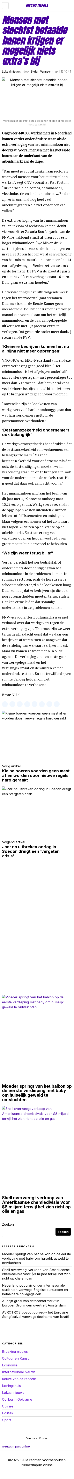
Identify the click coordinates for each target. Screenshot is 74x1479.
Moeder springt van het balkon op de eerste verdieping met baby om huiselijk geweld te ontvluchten (37, 1093)
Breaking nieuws (15, 1351)
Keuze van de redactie (19, 1379)
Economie (9, 1365)
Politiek (7, 1413)
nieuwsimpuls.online (16, 1446)
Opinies (7, 1406)
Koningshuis (11, 1386)
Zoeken (8, 1224)
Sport (6, 1420)
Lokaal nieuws (11, 71)
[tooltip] (5, 704)
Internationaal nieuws (19, 1372)
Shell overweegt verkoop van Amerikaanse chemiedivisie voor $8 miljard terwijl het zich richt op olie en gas (36, 1205)
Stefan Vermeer (41, 71)
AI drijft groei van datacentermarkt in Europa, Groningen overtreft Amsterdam (34, 1303)
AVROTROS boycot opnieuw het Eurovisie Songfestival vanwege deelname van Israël (35, 1314)
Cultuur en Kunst (15, 1358)
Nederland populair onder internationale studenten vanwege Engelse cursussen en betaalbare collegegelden (35, 1289)
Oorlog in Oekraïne (17, 1399)
